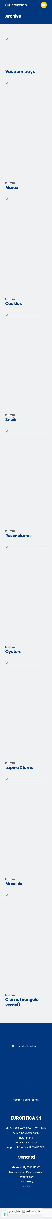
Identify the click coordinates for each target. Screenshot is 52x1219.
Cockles (13, 303)
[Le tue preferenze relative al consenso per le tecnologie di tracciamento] (4, 1214)
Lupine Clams (19, 768)
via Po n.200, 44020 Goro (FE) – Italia (26, 1128)
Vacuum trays (20, 71)
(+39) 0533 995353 (26, 1167)
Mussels (13, 884)
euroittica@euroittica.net (26, 1172)
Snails (11, 420)
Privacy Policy (26, 1176)
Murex (11, 188)
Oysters (13, 651)
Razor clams (18, 536)
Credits (26, 1186)
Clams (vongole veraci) (22, 1002)
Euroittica (10, 182)
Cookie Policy (26, 1181)
